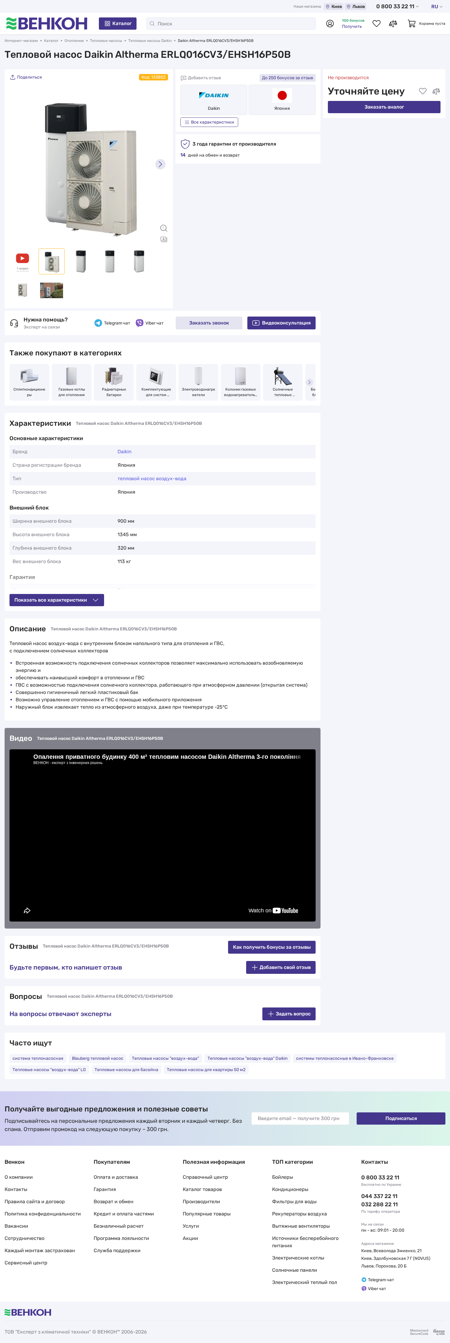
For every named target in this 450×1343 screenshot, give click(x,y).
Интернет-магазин (21, 41)
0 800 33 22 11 (395, 6)
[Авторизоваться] (330, 23)
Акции (190, 1238)
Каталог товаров (202, 1189)
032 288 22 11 (379, 1204)
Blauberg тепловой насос (97, 1058)
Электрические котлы (298, 1258)
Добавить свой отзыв (285, 967)
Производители (201, 1201)
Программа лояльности (121, 1238)
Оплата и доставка (116, 1177)
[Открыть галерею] (163, 239)
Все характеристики (212, 122)
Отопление (74, 41)
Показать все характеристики (50, 600)
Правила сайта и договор (35, 1201)
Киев (337, 6)
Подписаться (401, 1118)
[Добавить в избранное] (422, 91)
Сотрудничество (24, 1238)
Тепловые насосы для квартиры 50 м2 (206, 1069)
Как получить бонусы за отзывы (272, 947)
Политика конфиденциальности (43, 1214)
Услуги (191, 1226)
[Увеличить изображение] (163, 228)
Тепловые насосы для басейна (126, 1069)
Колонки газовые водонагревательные (240, 392)
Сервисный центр (26, 1263)
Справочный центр (205, 1177)
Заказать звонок (209, 323)
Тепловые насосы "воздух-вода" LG (49, 1069)
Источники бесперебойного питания (305, 1241)
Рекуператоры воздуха (299, 1214)
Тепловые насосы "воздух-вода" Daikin (247, 1058)
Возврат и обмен (113, 1201)
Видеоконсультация (286, 323)
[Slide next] (160, 164)
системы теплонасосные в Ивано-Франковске (345, 1058)
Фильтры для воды (294, 1201)
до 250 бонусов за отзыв (287, 77)
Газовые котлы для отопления (72, 392)
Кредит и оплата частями (124, 1214)
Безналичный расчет (119, 1226)
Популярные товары (207, 1214)
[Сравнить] (436, 91)
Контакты (16, 1189)
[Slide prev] (17, 164)
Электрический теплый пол (304, 1282)
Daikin (214, 108)
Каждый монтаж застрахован (40, 1250)
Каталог (122, 23)
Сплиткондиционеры (29, 392)
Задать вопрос (293, 1014)
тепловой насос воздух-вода (152, 478)
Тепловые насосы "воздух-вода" (165, 1058)
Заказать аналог (384, 107)
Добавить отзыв (204, 77)
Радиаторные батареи (114, 392)
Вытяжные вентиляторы (301, 1226)
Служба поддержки (117, 1250)
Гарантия (105, 1189)
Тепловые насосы (106, 41)
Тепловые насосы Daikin (150, 41)
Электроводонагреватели (198, 392)
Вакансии (16, 1226)
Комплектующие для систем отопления (156, 392)
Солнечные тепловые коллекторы (283, 392)
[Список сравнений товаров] (393, 23)
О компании (19, 1177)
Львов (358, 6)
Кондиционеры (290, 1189)
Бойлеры (282, 1177)
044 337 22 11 (379, 1196)
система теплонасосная (38, 1058)
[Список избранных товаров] (376, 23)
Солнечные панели (294, 1270)
